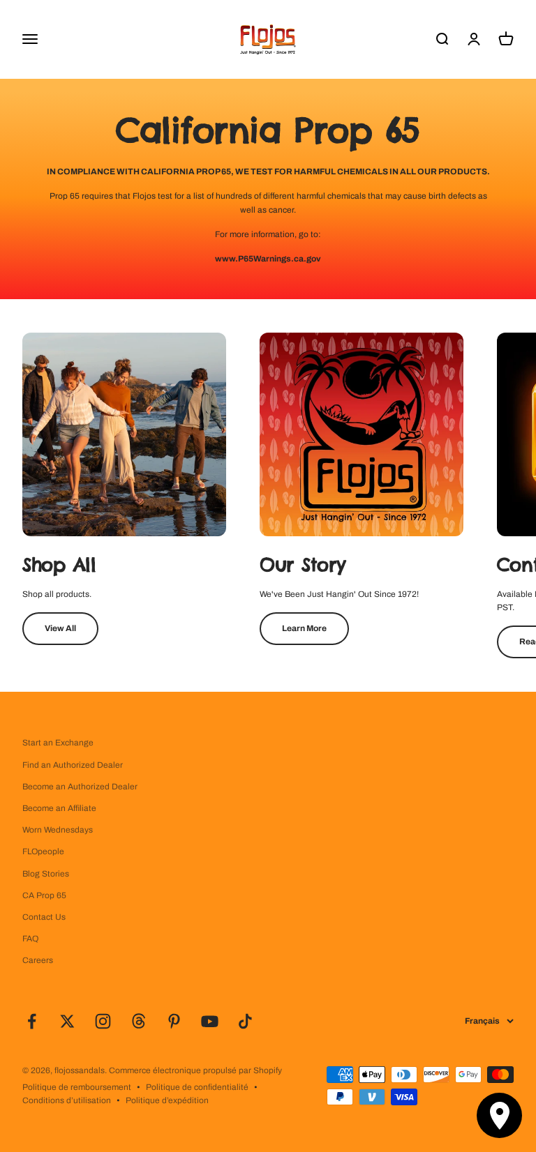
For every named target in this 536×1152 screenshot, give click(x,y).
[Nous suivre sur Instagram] (103, 1021)
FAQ (30, 938)
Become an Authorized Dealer (79, 786)
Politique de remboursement (76, 1087)
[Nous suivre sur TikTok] (245, 1021)
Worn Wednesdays (57, 830)
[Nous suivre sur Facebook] (31, 1021)
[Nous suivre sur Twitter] (67, 1021)
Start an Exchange (58, 743)
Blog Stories (45, 874)
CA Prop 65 (44, 895)
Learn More (304, 628)
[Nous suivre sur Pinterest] (174, 1021)
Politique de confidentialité (197, 1087)
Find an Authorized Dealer (72, 765)
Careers (37, 960)
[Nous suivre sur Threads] (138, 1021)
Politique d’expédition (167, 1100)
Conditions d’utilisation (66, 1100)
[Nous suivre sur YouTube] (209, 1021)
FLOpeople (43, 851)
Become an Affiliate (59, 808)
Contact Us (44, 917)
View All (60, 628)
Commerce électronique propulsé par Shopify (195, 1070)
